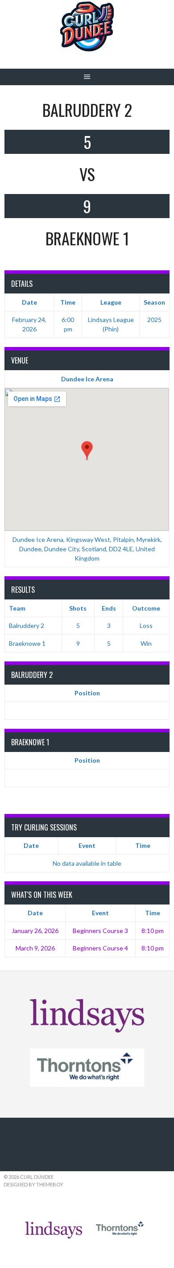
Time (142, 845)
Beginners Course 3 (100, 930)
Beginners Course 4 (100, 948)
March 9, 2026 (35, 948)
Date (31, 845)
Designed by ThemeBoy (33, 1184)
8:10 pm (152, 930)
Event (87, 845)
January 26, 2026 (35, 930)
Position (87, 693)
